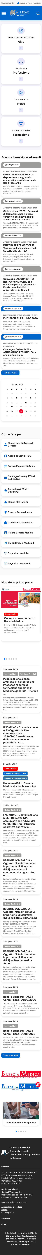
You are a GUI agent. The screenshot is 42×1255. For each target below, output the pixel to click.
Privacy (4, 1209)
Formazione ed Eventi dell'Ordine (18, 315)
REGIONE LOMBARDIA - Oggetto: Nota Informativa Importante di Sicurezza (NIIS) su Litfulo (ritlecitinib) (20, 913)
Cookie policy (7, 1212)
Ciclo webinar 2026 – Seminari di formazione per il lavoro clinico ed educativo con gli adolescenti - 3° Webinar (20, 215)
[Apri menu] (3, 13)
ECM (35, 171)
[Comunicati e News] (21, 110)
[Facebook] (2, 1224)
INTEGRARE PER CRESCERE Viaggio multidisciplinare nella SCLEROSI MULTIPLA (20, 248)
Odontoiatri (8, 346)
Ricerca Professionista (20, 512)
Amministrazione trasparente (13, 1202)
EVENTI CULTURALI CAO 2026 (20, 318)
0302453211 (17, 1181)
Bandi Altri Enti (10, 674)
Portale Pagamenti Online (21, 466)
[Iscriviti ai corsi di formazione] (21, 141)
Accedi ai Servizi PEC (19, 455)
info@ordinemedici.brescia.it (20, 1178)
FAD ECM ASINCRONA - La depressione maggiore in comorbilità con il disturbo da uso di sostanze (19, 178)
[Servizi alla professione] (21, 79)
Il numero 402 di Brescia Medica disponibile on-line (19, 785)
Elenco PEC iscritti (18, 502)
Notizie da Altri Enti (28, 674)
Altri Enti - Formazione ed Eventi (17, 171)
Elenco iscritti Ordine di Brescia (20, 444)
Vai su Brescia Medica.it (21, 543)
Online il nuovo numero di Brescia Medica (20, 620)
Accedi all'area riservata (30, 3)
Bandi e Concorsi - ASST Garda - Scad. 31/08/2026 (19, 1032)
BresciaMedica (10, 614)
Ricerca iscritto (7, 3)
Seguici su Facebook (19, 563)
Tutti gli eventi (9, 373)
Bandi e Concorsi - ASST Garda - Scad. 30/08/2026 (19, 998)
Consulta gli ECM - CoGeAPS (18, 490)
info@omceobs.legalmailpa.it (19, 1175)
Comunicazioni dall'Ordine (15, 773)
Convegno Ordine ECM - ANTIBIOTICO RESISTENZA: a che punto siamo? (20, 352)
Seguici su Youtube (18, 553)
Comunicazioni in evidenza (15, 778)
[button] (4, 659)
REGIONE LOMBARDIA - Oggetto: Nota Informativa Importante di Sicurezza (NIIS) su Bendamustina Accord (19, 957)
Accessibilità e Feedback (12, 1207)
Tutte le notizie (10, 1055)
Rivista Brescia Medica (20, 532)
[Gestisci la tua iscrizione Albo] (21, 48)
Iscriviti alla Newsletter (20, 522)
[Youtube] (5, 1224)
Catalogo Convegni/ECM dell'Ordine (21, 477)
